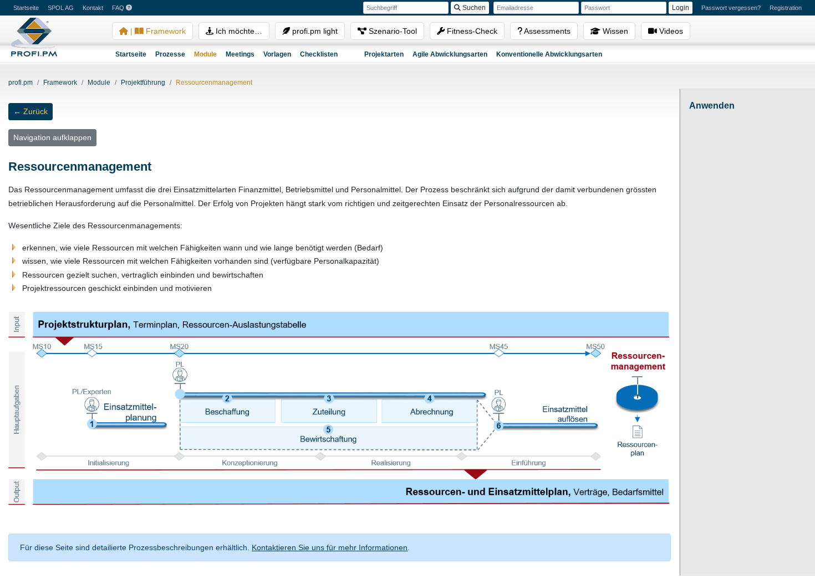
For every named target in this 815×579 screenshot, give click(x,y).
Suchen (473, 8)
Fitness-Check (471, 31)
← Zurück (30, 111)
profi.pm (20, 82)
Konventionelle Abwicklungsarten (549, 54)
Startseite (130, 54)
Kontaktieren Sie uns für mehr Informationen (329, 547)
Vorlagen (277, 54)
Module (205, 54)
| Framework (157, 31)
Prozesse (170, 54)
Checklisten (319, 54)
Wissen (614, 31)
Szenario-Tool (391, 31)
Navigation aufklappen (52, 137)
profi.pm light (314, 31)
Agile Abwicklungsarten (449, 54)
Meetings (240, 54)
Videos (670, 31)
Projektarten (384, 54)
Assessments (546, 31)
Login (680, 8)
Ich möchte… (237, 31)
